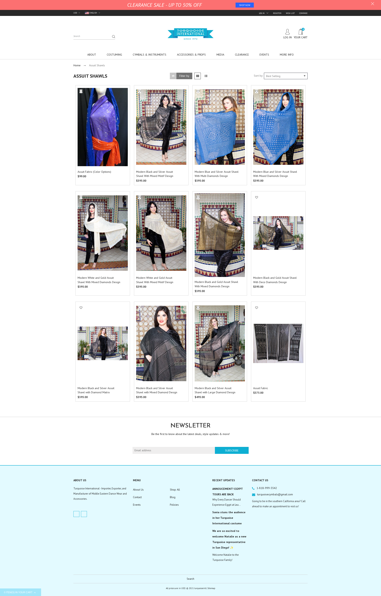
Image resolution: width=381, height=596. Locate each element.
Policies (174, 504)
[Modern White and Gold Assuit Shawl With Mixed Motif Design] (161, 233)
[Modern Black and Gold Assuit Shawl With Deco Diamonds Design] (278, 233)
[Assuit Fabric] (278, 343)
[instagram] (84, 514)
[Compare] (81, 99)
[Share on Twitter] (82, 115)
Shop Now (244, 5)
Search (190, 579)
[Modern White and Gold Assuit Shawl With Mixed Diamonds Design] (103, 233)
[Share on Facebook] (82, 111)
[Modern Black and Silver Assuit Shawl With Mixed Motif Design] (161, 127)
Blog (172, 497)
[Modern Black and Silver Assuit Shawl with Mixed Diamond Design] (161, 343)
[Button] (124, 172)
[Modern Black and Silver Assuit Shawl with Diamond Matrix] (103, 343)
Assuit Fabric (260, 388)
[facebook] (76, 514)
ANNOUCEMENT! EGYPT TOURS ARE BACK (227, 491)
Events (137, 504)
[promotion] (372, 4)
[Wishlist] (81, 91)
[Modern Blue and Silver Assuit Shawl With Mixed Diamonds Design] (278, 127)
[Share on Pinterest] (82, 120)
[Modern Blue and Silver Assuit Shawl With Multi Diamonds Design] (220, 127)
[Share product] (81, 104)
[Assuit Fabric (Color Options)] (103, 127)
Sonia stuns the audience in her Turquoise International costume (228, 517)
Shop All (175, 489)
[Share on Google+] (82, 124)
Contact (137, 497)
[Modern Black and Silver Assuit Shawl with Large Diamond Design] (220, 343)
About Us (138, 489)
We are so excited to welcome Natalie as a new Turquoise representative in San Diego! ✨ (229, 539)
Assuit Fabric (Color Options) (94, 172)
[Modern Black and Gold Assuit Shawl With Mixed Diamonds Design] (220, 235)
